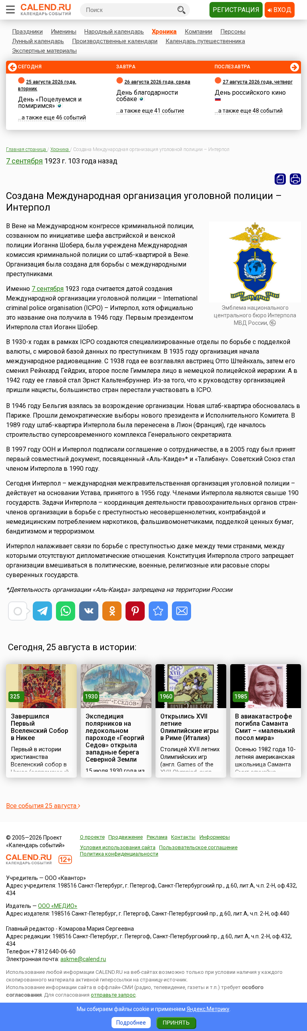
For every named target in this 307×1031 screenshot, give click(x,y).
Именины (63, 31)
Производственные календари (114, 41)
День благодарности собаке (147, 96)
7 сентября (24, 161)
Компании (198, 31)
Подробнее (131, 1022)
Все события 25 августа (42, 806)
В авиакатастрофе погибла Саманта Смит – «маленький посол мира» (265, 727)
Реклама (157, 837)
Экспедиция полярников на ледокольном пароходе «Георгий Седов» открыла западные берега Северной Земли (115, 738)
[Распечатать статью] (295, 179)
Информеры (214, 837)
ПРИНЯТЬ (176, 1022)
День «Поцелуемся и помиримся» (50, 102)
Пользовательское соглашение (198, 847)
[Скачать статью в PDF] (280, 179)
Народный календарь (114, 31)
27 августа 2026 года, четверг (258, 82)
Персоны (232, 31)
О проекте (92, 837)
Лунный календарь (38, 41)
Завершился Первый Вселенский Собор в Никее (39, 727)
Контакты (183, 837)
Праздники (27, 31)
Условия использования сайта (117, 847)
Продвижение (125, 837)
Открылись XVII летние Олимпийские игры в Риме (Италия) (189, 727)
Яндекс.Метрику (208, 1009)
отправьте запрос (113, 995)
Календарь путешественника (205, 41)
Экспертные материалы (44, 50)
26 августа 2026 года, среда (157, 82)
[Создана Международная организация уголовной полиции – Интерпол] (158, 611)
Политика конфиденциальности (119, 854)
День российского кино (250, 92)
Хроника (164, 31)
